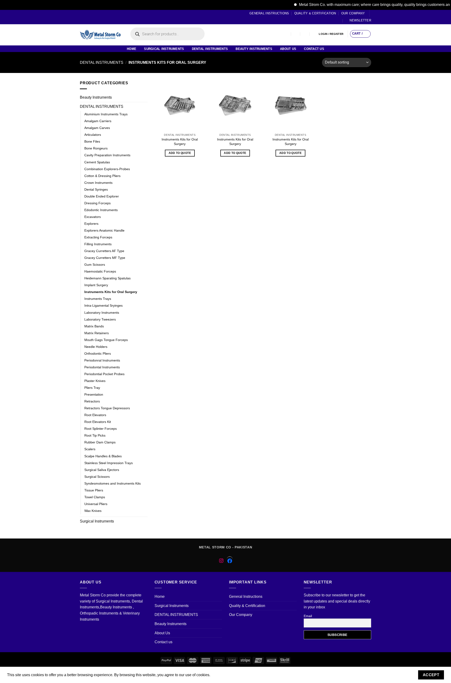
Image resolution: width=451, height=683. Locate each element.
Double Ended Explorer (101, 196)
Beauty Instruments (254, 49)
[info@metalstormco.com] (296, 34)
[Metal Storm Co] (100, 34)
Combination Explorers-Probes (107, 169)
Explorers (91, 223)
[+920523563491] (314, 34)
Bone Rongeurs (96, 148)
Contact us (314, 49)
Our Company (353, 13)
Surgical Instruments (164, 49)
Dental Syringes (96, 189)
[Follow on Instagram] (86, 17)
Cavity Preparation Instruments (107, 155)
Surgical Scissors (97, 476)
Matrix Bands (94, 326)
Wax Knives (92, 511)
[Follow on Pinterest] (100, 17)
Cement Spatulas (97, 162)
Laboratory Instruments (101, 312)
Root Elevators (95, 415)
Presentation (93, 394)
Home (131, 49)
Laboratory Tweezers (100, 319)
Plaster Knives (94, 381)
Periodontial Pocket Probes (104, 374)
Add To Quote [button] (180, 153)
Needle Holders (95, 347)
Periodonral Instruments (102, 360)
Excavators (92, 217)
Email (308, 616)
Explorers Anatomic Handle (104, 230)
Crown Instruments (98, 183)
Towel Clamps (94, 497)
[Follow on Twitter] (91, 17)
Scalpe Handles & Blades (103, 456)
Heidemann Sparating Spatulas (107, 278)
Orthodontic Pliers (97, 353)
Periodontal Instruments (102, 367)
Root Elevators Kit (97, 422)
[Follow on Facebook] (82, 17)
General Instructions (269, 13)
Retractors (92, 401)
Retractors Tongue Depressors (107, 408)
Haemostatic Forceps (100, 271)
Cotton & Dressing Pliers (102, 176)
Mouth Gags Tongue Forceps (106, 340)
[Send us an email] (95, 17)
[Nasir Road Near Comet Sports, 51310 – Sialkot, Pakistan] (286, 34)
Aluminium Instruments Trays (106, 114)
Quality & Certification (315, 13)
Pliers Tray (92, 388)
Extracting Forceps (98, 237)
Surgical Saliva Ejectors (101, 470)
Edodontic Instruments (101, 210)
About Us (288, 49)
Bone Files (92, 141)
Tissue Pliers (93, 490)
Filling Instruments (98, 244)
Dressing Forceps (97, 203)
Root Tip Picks (94, 435)
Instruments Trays (97, 299)
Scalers (89, 449)
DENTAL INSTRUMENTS (210, 49)
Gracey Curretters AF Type (104, 251)
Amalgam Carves (97, 128)
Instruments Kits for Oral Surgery (110, 292)
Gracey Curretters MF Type (104, 258)
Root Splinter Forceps (100, 428)
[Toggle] (146, 97)
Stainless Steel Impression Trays (108, 463)
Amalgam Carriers (97, 121)
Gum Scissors (94, 264)
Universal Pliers (95, 504)
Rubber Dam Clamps (100, 442)
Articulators (92, 135)
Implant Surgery (96, 285)
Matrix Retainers (96, 333)
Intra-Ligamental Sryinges (103, 305)
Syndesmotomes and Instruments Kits (112, 483)
